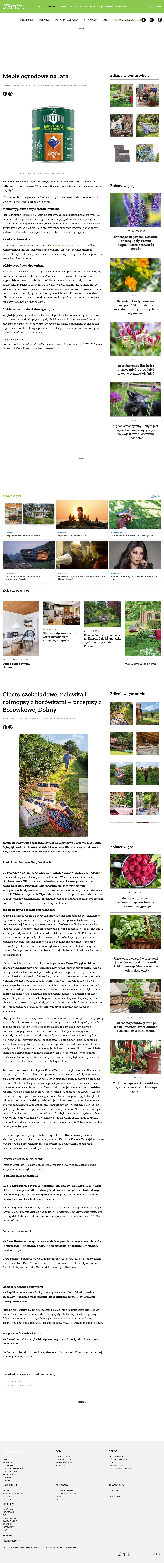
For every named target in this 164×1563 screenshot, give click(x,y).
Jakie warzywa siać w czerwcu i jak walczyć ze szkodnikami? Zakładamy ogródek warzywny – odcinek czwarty (135, 964)
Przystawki (8, 1512)
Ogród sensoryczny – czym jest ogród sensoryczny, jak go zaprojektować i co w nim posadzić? (135, 432)
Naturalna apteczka (13, 1493)
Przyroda (90, 6)
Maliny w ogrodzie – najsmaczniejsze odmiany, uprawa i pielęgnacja (136, 902)
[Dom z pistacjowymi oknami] (21, 628)
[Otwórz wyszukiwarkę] (151, 6)
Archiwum (8, 1462)
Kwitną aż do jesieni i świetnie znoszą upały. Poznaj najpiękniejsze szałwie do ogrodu (136, 243)
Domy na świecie (63, 1459)
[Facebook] (143, 20)
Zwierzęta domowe (65, 1490)
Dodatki (7, 1524)
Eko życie (7, 1499)
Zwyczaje (113, 1493)
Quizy (78, 6)
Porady (135, 295)
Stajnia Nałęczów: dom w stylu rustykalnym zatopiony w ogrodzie (59, 636)
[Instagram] (152, 20)
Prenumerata (11, 1540)
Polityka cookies (11, 1471)
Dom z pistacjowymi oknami (16, 665)
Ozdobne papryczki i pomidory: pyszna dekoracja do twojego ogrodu (136, 1087)
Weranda (44, 19)
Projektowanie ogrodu (120, 1468)
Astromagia (90, 19)
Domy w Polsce (50, 629)
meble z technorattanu (66, 245)
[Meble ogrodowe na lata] (143, 628)
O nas (5, 1459)
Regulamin (8, 1465)
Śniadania (8, 1509)
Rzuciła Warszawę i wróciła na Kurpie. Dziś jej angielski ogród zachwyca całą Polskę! (102, 640)
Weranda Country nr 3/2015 (16, 660)
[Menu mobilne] (158, 6)
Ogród (51, 6)
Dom (41, 6)
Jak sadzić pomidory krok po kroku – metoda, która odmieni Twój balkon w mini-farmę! (135, 1027)
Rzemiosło (114, 1490)
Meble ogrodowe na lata (140, 664)
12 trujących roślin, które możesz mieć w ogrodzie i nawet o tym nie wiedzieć (135, 369)
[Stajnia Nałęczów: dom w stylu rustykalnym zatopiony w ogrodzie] (61, 613)
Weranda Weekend (66, 19)
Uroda (6, 1490)
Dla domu (7, 1496)
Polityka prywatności (14, 1468)
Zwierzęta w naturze (65, 1493)
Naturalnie (64, 6)
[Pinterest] (160, 20)
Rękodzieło (106, 6)
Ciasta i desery (10, 1521)
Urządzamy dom (63, 1462)
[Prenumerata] (154, 1553)
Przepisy (121, 6)
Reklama (7, 1477)
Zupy (5, 1515)
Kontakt (7, 1480)
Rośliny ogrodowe (135, 231)
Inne (5, 1530)
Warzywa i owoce (136, 892)
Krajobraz (60, 1499)
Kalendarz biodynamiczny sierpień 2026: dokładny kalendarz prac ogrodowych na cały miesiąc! (135, 307)
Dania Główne (10, 1518)
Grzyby (59, 1496)
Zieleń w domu (116, 1465)
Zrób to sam (114, 1496)
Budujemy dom (62, 1465)
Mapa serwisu (9, 1474)
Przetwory (8, 1527)
